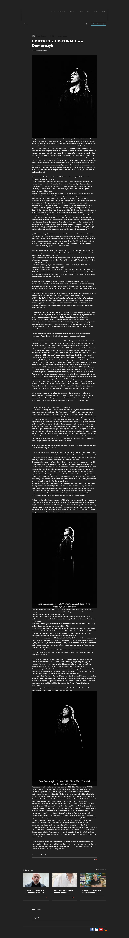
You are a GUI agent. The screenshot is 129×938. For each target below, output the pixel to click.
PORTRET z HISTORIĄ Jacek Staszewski (91, 891)
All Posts (25, 24)
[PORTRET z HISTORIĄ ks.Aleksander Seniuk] (36, 880)
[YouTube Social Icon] (101, 929)
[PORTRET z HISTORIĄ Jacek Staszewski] (93, 880)
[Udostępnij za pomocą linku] (46, 854)
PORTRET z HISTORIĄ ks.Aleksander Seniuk (34, 891)
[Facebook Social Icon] (92, 929)
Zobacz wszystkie (101, 869)
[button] (86, 24)
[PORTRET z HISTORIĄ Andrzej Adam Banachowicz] (64, 880)
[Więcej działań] (96, 36)
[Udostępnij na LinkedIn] (41, 854)
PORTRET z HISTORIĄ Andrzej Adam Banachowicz (63, 891)
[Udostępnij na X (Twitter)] (37, 854)
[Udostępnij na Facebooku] (33, 854)
